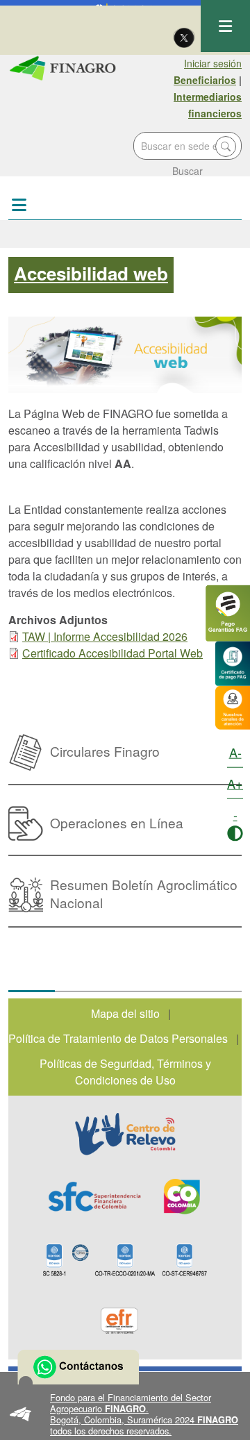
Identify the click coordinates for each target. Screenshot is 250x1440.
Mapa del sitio (125, 1013)
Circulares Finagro (105, 751)
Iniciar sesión (213, 63)
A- (235, 752)
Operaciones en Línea (116, 822)
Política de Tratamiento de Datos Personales (118, 1038)
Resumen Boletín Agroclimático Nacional (144, 893)
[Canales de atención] (232, 706)
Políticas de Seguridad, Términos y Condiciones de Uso (125, 1071)
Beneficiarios (205, 80)
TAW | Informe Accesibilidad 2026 (105, 636)
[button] (125, 1414)
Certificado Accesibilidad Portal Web (112, 653)
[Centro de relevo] (125, 1134)
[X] (184, 37)
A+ (235, 783)
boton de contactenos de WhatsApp (78, 1367)
